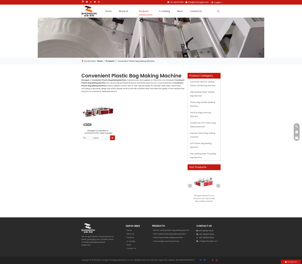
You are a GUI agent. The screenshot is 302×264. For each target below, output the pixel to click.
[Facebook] (82, 2)
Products (130, 237)
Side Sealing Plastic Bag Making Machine (169, 234)
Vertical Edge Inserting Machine (166, 241)
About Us (130, 234)
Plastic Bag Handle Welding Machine (168, 237)
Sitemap (153, 260)
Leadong (171, 260)
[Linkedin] (86, 2)
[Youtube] (94, 2)
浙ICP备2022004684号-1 (185, 260)
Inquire (96, 138)
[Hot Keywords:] (218, 11)
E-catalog (131, 241)
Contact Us (131, 248)
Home (129, 230)
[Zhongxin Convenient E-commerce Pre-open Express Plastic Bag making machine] (98, 112)
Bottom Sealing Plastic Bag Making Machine (171, 230)
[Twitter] (90, 2)
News (129, 245)
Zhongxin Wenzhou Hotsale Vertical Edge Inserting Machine (214, 176)
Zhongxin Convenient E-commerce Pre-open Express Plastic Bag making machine (98, 132)
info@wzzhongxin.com (198, 2)
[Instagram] (98, 2)
